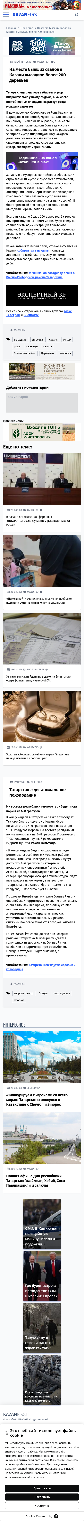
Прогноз (19, 1000)
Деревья (37, 339)
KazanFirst (20, 329)
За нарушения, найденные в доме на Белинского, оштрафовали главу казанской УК (38, 678)
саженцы (32, 346)
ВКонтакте (31, 315)
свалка (47, 346)
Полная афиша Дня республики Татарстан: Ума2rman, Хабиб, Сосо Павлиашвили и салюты (35, 1180)
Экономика (33, 1087)
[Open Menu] (6, 15)
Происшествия (35, 669)
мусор (67, 339)
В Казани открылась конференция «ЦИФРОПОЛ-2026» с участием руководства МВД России (38, 520)
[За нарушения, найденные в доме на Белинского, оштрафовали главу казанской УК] (42, 638)
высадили (20, 339)
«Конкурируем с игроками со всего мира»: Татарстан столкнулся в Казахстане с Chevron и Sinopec (37, 1100)
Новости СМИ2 (13, 420)
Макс (68, 311)
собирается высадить (33, 250)
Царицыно (47, 353)
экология (65, 353)
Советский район (24, 353)
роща (17, 346)
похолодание (62, 993)
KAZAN (26, 15)
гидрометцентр (23, 993)
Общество (27, 28)
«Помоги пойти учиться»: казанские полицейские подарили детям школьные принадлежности (39, 600)
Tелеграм (13, 315)
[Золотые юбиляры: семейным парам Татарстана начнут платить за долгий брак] (42, 716)
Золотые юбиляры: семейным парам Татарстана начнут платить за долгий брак (37, 756)
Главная (11, 28)
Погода (43, 993)
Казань (53, 339)
